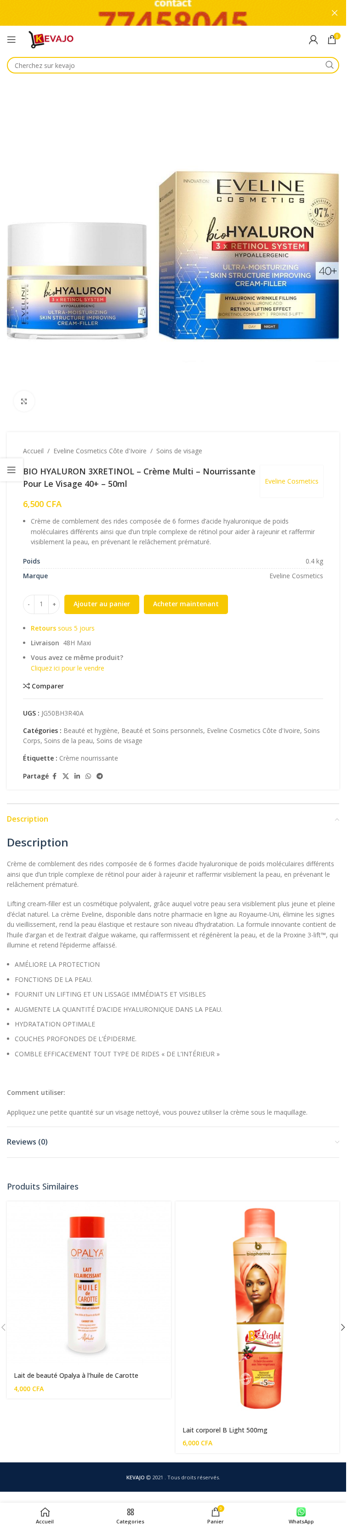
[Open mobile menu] (11, 39)
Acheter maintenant (186, 603)
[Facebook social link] (54, 776)
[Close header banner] (334, 13)
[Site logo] (50, 38)
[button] (343, 1327)
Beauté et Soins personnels (162, 730)
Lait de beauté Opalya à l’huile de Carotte (76, 1375)
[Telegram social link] (100, 776)
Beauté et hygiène (90, 730)
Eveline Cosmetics (292, 481)
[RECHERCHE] (329, 65)
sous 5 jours (63, 628)
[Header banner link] (173, 13)
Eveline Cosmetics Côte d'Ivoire (100, 450)
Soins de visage (179, 450)
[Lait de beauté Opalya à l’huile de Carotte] (89, 1283)
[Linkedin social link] (77, 776)
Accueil (33, 450)
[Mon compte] (313, 39)
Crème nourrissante (88, 758)
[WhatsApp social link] (88, 776)
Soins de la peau (68, 740)
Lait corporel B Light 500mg (225, 1430)
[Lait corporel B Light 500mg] (258, 1310)
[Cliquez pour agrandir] (24, 401)
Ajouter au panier (102, 603)
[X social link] (66, 776)
